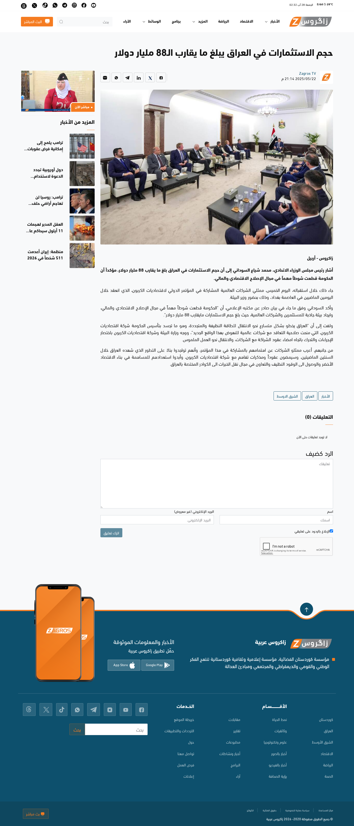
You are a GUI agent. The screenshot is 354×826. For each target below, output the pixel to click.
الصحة (329, 776)
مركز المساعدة (326, 810)
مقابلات (234, 719)
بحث (77, 729)
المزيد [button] (203, 22)
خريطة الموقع (184, 719)
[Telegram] (127, 77)
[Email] (105, 77)
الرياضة (223, 22)
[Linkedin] (139, 77)
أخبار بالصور (279, 753)
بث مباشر (33, 813)
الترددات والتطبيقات (179, 730)
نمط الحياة (279, 719)
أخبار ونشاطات (229, 753)
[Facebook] (161, 77)
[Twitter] (150, 77)
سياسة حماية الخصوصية (297, 810)
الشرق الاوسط (287, 396)
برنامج (176, 22)
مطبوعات (233, 742)
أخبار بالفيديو (278, 764)
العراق (309, 396)
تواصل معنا (185, 753)
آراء (238, 776)
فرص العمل (185, 764)
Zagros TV (307, 73)
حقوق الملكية (269, 810)
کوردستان (326, 719)
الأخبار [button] (275, 22)
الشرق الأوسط (322, 742)
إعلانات (189, 776)
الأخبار (325, 396)
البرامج (235, 764)
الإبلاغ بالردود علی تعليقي (312, 530)
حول (191, 742)
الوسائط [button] (154, 22)
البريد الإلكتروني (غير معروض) (194, 511)
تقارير (236, 730)
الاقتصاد (246, 22)
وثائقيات (281, 730)
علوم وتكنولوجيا (275, 742)
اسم (330, 511)
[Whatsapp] (116, 77)
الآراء (127, 22)
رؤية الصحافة (278, 776)
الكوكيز (250, 810)
